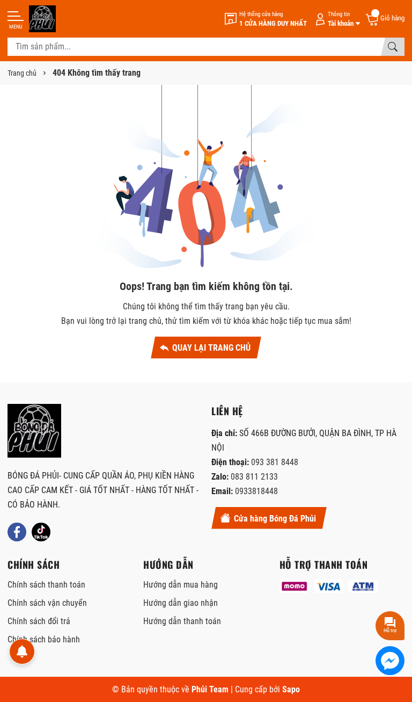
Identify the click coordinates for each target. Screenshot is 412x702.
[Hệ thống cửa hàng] (266, 19)
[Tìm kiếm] (392, 47)
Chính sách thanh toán (46, 585)
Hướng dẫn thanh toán (182, 621)
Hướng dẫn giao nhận (180, 603)
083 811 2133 (254, 477)
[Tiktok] (41, 532)
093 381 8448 (274, 462)
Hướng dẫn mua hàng (180, 585)
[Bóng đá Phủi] (42, 18)
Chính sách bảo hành (44, 639)
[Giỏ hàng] (384, 19)
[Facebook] (17, 532)
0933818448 (256, 491)
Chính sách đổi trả (39, 621)
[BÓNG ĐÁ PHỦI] (34, 431)
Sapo (291, 689)
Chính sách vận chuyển (47, 603)
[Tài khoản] (335, 19)
